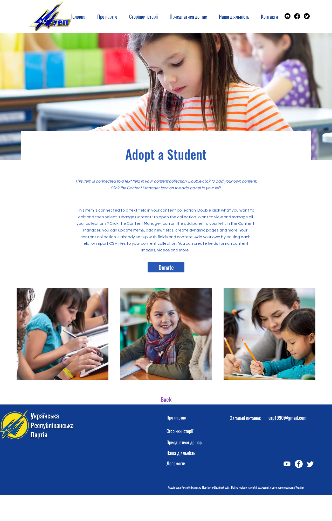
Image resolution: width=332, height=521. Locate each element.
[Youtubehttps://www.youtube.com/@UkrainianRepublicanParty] (287, 16)
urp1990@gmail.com (287, 417)
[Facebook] (297, 16)
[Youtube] (287, 464)
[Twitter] (307, 16)
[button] (141, 16)
